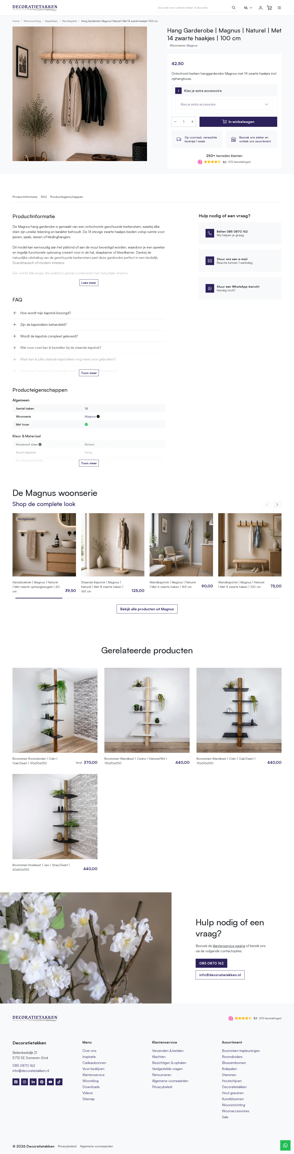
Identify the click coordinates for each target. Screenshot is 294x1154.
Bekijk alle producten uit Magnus (147, 609)
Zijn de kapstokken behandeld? (43, 324)
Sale (225, 1117)
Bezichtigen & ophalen (169, 1063)
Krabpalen (229, 1069)
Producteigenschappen (66, 197)
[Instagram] (24, 1081)
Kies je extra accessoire (203, 91)
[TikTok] (59, 1081)
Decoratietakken (234, 1087)
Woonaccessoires (235, 1111)
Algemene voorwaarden (170, 1081)
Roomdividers (232, 1057)
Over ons (89, 1050)
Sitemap (88, 1099)
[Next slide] (277, 504)
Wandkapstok (69, 21)
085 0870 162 (23, 1065)
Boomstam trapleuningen (241, 1050)
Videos (87, 1093)
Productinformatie (24, 197)
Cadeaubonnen (94, 1063)
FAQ (44, 197)
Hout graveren (233, 1093)
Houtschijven (232, 1081)
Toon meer (89, 373)
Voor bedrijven (93, 1069)
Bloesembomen (234, 1063)
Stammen (229, 1075)
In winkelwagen (241, 122)
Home (15, 21)
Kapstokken (51, 21)
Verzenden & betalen (168, 1050)
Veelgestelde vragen (167, 1069)
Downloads (91, 1087)
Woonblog (90, 1081)
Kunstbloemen (233, 1099)
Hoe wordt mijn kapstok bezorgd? (45, 313)
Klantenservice (93, 1075)
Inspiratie (89, 1057)
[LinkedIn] (33, 1081)
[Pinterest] (41, 1081)
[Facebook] (15, 1081)
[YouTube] (50, 1081)
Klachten (159, 1057)
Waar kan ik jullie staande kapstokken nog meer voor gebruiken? (68, 359)
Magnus (192, 45)
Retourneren (161, 1075)
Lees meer (88, 282)
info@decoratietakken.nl (220, 975)
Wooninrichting (32, 21)
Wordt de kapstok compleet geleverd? (49, 336)
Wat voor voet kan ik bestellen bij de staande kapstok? (60, 347)
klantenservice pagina (229, 946)
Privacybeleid (162, 1087)
